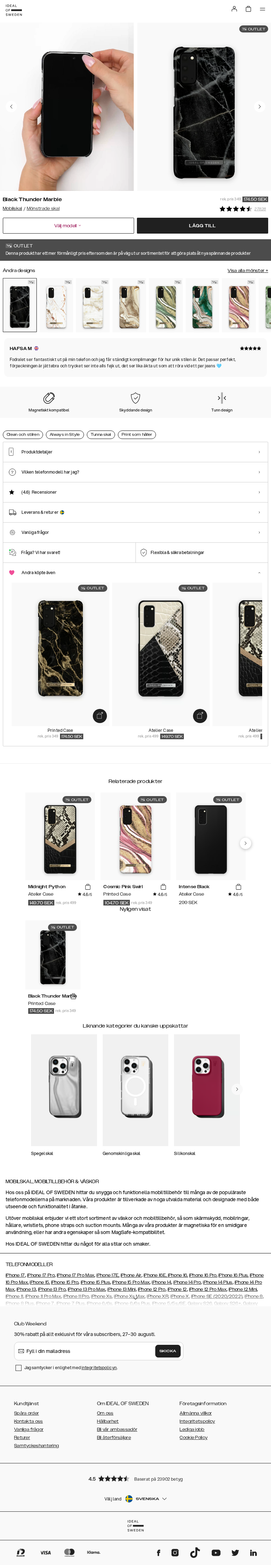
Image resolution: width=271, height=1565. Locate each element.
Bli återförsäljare (114, 1437)
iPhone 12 (177, 1289)
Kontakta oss (28, 1421)
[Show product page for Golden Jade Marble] (202, 305)
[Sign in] (234, 9)
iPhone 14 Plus (217, 1282)
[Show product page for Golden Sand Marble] (129, 305)
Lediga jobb (192, 1429)
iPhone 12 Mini (243, 1289)
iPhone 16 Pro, (203, 1275)
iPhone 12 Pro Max (208, 1289)
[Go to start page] (14, 10)
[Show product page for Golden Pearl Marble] (93, 305)
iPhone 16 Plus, (233, 1275)
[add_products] (100, 716)
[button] (135, 1478)
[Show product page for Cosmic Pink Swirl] (239, 305)
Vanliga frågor (28, 1429)
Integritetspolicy (197, 1421)
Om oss (105, 1413)
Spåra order (26, 1413)
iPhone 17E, (107, 1275)
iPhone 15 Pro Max (131, 1282)
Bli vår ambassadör (117, 1429)
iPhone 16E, (156, 1275)
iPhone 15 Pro (65, 1282)
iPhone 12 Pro (151, 1289)
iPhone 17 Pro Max (75, 1275)
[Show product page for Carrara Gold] (56, 305)
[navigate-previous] (245, 843)
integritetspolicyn (99, 1368)
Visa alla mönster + (248, 270)
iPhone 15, (40, 1282)
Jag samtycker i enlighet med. (71, 1368)
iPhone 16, (178, 1275)
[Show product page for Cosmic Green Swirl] (166, 305)
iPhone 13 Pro (52, 1289)
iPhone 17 (15, 1275)
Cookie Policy (193, 1437)
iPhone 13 (26, 1289)
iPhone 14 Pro (187, 1282)
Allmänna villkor (196, 1413)
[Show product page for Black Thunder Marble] (20, 305)
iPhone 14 (161, 1282)
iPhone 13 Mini (121, 1289)
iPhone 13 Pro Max (86, 1289)
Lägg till (202, 225)
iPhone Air (131, 1275)
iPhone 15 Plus (95, 1282)
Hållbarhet (108, 1421)
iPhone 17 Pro (41, 1275)
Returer (22, 1437)
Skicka (167, 1351)
